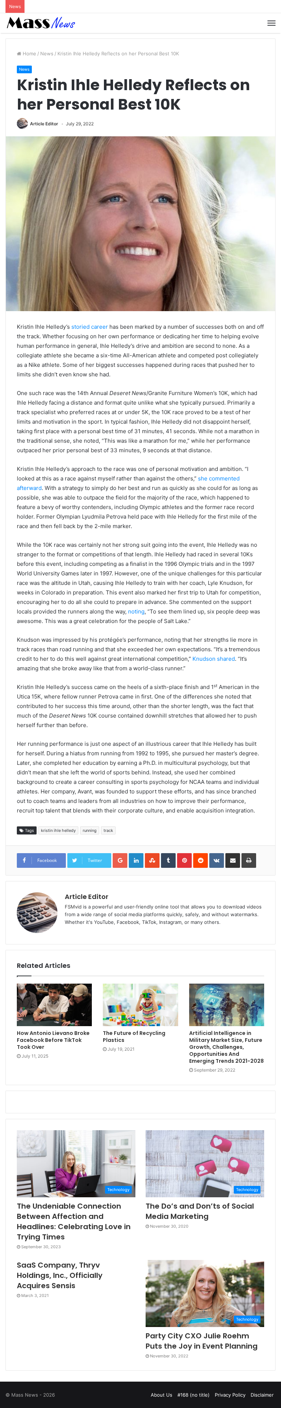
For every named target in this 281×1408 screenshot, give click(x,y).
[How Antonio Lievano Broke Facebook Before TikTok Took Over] (54, 1005)
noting (136, 611)
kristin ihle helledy (58, 830)
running (90, 830)
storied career (89, 326)
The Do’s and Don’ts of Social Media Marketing (200, 1211)
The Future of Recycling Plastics (134, 1036)
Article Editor (44, 123)
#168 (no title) (193, 1395)
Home (28, 53)
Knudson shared (213, 658)
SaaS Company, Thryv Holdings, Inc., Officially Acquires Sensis (59, 1275)
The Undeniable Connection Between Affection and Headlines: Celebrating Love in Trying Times (74, 1221)
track (108, 830)
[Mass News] (40, 23)
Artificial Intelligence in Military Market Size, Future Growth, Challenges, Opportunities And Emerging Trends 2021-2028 (226, 1047)
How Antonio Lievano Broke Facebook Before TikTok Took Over (53, 1040)
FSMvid (73, 907)
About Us (161, 1395)
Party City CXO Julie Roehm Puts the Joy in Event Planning (202, 1341)
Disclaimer (262, 1395)
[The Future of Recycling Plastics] (140, 1005)
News (46, 53)
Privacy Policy (230, 1395)
